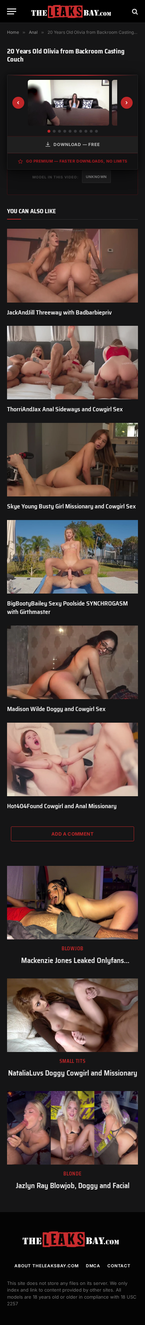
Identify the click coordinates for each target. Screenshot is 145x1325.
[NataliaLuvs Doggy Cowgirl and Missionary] (72, 1015)
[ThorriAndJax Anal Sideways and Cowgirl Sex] (72, 362)
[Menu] (11, 11)
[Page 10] (96, 131)
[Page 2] (54, 131)
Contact (119, 1265)
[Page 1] (49, 131)
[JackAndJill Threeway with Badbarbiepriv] (72, 265)
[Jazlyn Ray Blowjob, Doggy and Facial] (72, 1128)
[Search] (134, 11)
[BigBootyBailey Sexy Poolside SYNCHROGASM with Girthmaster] (72, 557)
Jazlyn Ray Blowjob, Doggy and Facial (73, 1185)
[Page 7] (80, 131)
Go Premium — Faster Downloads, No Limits (76, 161)
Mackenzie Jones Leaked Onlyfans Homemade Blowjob (72, 965)
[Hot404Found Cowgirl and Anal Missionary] (72, 759)
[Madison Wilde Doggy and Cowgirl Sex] (72, 662)
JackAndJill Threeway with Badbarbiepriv (59, 312)
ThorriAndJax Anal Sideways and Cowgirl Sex (65, 409)
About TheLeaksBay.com (46, 1265)
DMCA (93, 1265)
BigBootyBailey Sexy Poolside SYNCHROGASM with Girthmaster (67, 607)
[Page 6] (75, 131)
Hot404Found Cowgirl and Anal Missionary (61, 806)
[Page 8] (85, 131)
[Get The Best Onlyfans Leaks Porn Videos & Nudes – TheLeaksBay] (72, 11)
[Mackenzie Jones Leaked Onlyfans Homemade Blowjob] (72, 902)
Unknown (96, 177)
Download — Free (76, 144)
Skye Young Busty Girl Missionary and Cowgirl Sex (71, 506)
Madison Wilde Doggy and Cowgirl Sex (56, 709)
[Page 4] (64, 131)
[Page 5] (70, 131)
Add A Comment (72, 834)
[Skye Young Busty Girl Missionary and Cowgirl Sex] (72, 459)
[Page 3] (59, 131)
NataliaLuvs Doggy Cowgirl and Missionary (72, 1073)
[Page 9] (91, 131)
